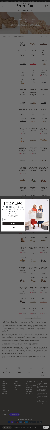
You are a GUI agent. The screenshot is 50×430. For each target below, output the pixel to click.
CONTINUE (13, 223)
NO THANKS (13, 227)
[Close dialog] (47, 200)
